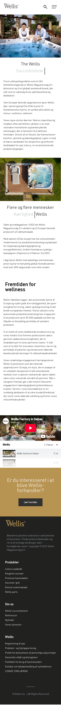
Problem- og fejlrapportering (20, 648)
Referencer (11, 615)
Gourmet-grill (12, 583)
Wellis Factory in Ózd (27, 463)
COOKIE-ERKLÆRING (16, 671)
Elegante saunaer (14, 573)
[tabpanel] (30, 428)
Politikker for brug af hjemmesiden (23, 662)
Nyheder (9, 620)
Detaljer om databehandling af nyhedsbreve (28, 666)
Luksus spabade (13, 569)
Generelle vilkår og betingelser (21, 657)
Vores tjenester (13, 625)
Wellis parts (11, 592)
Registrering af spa (15, 643)
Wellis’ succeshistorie (16, 611)
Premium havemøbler (16, 578)
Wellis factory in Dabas (28, 453)
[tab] (30, 453)
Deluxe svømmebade (16, 587)
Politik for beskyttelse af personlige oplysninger (30, 653)
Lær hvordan (30, 502)
